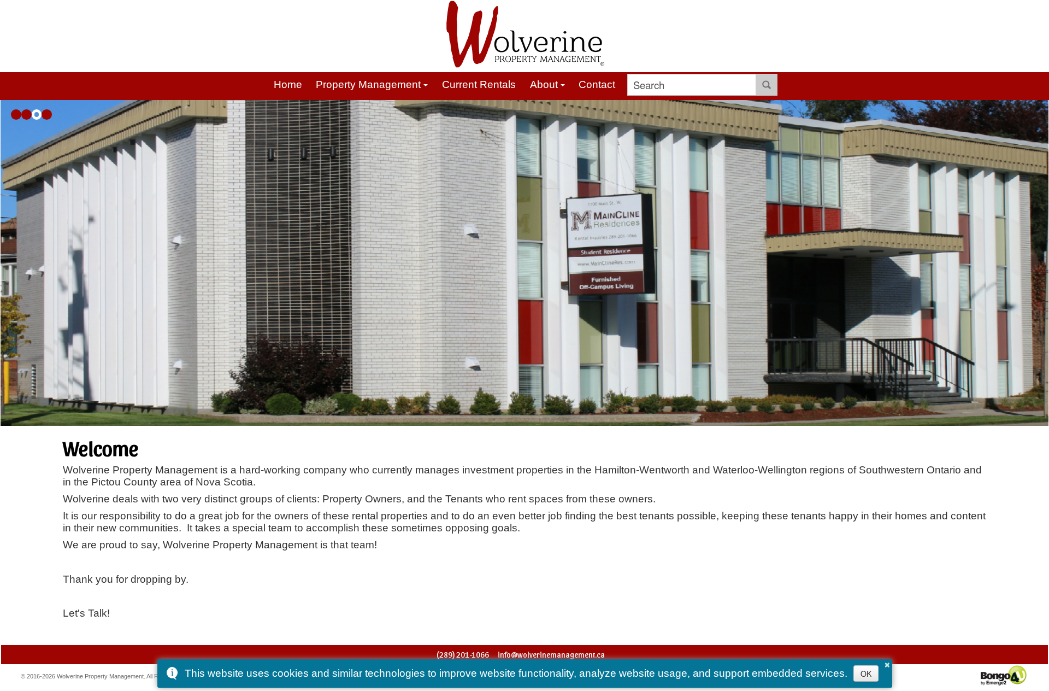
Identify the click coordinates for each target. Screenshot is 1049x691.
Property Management (368, 84)
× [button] (887, 663)
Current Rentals (479, 84)
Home (288, 84)
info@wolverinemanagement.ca (551, 654)
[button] (16, 114)
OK (866, 673)
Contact (597, 84)
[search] (692, 85)
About (544, 84)
